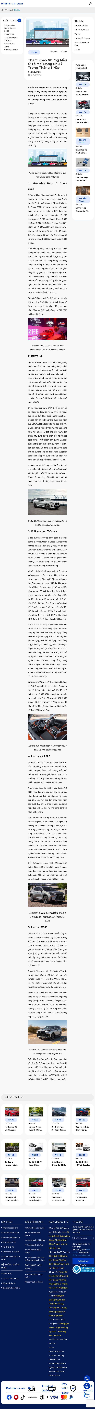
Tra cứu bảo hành (10, 1278)
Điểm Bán (7, 1273)
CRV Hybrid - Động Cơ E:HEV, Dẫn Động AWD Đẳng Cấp (59, 1164)
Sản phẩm (7, 1222)
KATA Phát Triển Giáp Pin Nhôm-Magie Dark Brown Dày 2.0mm (82, 210)
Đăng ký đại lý (8, 1283)
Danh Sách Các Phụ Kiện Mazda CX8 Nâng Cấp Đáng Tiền (82, 121)
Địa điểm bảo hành (11, 1288)
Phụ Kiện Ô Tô (9, 1242)
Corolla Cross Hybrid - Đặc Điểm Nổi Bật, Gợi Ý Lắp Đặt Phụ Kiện (35, 1199)
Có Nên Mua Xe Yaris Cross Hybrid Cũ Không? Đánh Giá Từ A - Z (58, 1128)
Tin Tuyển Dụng (82, 38)
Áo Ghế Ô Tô (8, 1247)
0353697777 (54, 1359)
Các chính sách (34, 1222)
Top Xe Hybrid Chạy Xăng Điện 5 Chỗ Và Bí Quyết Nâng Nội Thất (82, 1128)
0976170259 (54, 1375)
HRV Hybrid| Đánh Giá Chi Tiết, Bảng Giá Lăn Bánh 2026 (12, 1199)
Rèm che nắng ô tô (11, 1237)
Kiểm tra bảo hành (34, 1282)
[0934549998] (87, 1378)
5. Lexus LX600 (11, 50)
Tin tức (8, 10)
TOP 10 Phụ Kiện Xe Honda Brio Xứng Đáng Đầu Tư (82, 93)
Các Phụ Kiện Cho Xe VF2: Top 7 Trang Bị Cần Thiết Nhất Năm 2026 (83, 179)
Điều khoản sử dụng (35, 1228)
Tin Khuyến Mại (81, 30)
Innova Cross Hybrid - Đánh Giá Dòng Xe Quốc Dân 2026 (35, 1128)
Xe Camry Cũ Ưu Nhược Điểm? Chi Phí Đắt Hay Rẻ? (11, 1128)
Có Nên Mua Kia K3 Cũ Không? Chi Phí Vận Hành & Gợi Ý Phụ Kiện (82, 1199)
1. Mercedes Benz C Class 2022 (10, 28)
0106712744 (59, 1351)
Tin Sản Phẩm (81, 25)
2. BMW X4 (9, 34)
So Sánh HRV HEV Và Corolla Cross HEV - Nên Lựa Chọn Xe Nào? (82, 1164)
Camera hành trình (10, 1232)
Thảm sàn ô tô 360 (10, 1252)
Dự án (77, 49)
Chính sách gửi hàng (35, 1240)
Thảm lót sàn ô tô (10, 1228)
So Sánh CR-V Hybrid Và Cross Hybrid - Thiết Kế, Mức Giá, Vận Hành (35, 1164)
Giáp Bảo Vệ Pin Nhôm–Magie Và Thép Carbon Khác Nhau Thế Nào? (83, 151)
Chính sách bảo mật (81, 1255)
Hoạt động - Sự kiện (81, 44)
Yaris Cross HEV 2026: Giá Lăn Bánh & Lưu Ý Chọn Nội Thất (59, 1199)
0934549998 (61, 1367)
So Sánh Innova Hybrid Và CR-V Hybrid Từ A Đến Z (12, 1164)
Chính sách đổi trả (34, 1245)
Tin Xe (17, 10)
